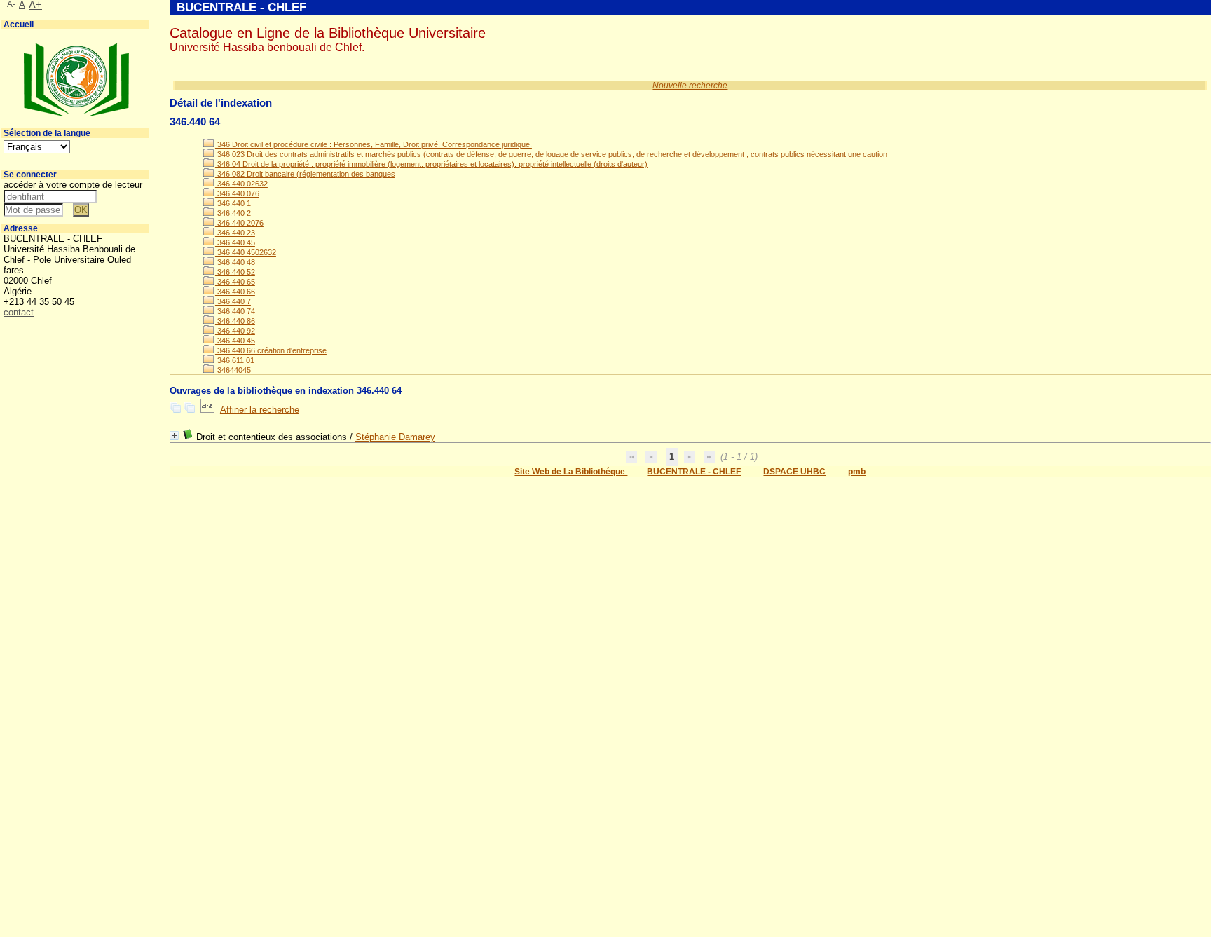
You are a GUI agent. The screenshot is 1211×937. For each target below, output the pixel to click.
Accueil (19, 24)
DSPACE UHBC (794, 472)
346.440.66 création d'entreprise (271, 350)
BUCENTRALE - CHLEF (694, 472)
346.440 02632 (241, 183)
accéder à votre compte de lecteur (73, 184)
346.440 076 (237, 193)
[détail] (174, 435)
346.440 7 (233, 301)
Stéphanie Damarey (395, 437)
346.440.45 (235, 340)
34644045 (233, 370)
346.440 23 (235, 232)
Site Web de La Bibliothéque (570, 472)
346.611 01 (234, 360)
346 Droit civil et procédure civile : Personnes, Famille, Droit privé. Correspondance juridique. (373, 144)
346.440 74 (235, 311)
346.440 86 (235, 321)
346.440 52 (235, 272)
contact (19, 312)
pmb (857, 472)
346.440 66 (235, 291)
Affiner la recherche (259, 409)
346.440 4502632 (245, 252)
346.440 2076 (239, 223)
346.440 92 (235, 331)
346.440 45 (235, 242)
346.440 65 (235, 282)
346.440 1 (233, 203)
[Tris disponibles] (207, 409)
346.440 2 (233, 213)
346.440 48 (235, 262)
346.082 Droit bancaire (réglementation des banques (305, 174)
